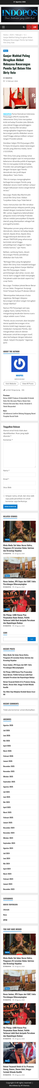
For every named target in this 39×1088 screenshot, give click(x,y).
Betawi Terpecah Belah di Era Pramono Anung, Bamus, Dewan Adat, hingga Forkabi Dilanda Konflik (19, 684)
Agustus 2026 (8, 725)
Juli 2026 (6, 730)
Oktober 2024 (8, 838)
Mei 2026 (6, 740)
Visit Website (11, 383)
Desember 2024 (8, 827)
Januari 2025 (7, 822)
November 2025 (8, 771)
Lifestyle (6, 909)
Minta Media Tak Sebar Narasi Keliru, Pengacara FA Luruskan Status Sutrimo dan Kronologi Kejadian (18, 548)
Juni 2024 (6, 858)
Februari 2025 (8, 817)
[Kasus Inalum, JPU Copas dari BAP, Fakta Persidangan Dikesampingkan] (19, 567)
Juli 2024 (6, 853)
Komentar (8, 440)
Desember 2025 (8, 766)
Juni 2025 (6, 797)
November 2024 (8, 832)
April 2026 (7, 745)
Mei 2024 (6, 863)
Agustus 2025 (8, 786)
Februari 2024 (8, 879)
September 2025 (9, 781)
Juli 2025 (6, 792)
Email (6, 479)
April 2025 (7, 807)
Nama (6, 470)
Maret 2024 (7, 873)
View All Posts (27, 383)
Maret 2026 (7, 751)
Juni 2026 (6, 735)
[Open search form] (24, 27)
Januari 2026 (7, 761)
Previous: (18, 401)
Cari (5, 632)
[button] (3, 27)
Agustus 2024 (8, 848)
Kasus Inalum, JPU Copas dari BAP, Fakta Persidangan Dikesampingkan (19, 582)
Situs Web (7, 487)
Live (34, 27)
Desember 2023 (8, 889)
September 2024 (9, 843)
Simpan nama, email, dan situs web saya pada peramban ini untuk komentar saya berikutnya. (20, 499)
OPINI (5, 920)
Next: (19, 413)
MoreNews (13, 1085)
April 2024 (7, 868)
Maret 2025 (7, 812)
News (5, 51)
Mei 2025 (6, 802)
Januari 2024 (7, 884)
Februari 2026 (8, 756)
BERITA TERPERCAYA (10, 904)
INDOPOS (8, 78)
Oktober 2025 (8, 776)
